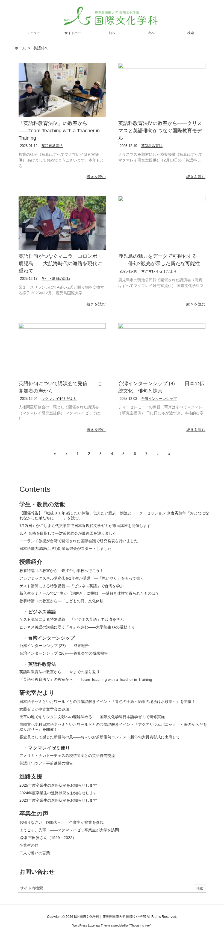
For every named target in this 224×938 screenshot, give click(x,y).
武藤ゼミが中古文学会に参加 (44, 709)
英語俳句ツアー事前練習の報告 (46, 763)
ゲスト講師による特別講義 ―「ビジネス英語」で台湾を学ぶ (71, 586)
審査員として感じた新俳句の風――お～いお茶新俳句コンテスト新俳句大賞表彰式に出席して (99, 737)
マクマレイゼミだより (159, 271)
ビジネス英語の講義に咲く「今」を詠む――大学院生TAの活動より (77, 627)
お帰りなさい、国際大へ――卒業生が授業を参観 (61, 822)
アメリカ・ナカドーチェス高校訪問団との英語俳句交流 (67, 755)
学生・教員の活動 (56, 279)
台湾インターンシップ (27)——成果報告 (54, 645)
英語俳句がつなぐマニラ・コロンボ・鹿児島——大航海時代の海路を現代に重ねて (60, 263)
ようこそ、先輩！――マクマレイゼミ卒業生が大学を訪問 (69, 830)
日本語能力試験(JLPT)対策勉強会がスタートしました (65, 548)
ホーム (20, 48)
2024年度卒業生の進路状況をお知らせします (58, 793)
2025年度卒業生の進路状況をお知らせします (58, 785)
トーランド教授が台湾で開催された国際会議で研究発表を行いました (78, 541)
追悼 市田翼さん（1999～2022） (47, 837)
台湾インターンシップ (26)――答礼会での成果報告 (63, 653)
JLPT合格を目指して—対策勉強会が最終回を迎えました (67, 533)
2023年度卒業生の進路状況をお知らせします (58, 800)
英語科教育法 (52, 146)
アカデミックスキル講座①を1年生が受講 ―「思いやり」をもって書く (81, 578)
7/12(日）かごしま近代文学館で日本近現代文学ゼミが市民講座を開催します (85, 525)
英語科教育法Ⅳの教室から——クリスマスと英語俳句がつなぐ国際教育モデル (160, 131)
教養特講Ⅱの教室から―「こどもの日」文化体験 (61, 601)
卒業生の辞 (29, 845)
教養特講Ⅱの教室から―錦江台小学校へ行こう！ (62, 570)
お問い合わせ (37, 871)
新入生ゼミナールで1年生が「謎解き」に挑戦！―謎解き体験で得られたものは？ (89, 593)
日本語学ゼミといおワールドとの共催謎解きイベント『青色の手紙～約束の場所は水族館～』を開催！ (107, 701)
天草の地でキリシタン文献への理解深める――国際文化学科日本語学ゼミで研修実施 (92, 717)
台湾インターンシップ (159, 399)
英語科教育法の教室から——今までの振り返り (59, 672)
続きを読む (96, 177)
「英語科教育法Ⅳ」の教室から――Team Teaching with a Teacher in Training (59, 131)
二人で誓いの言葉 (34, 853)
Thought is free (140, 925)
